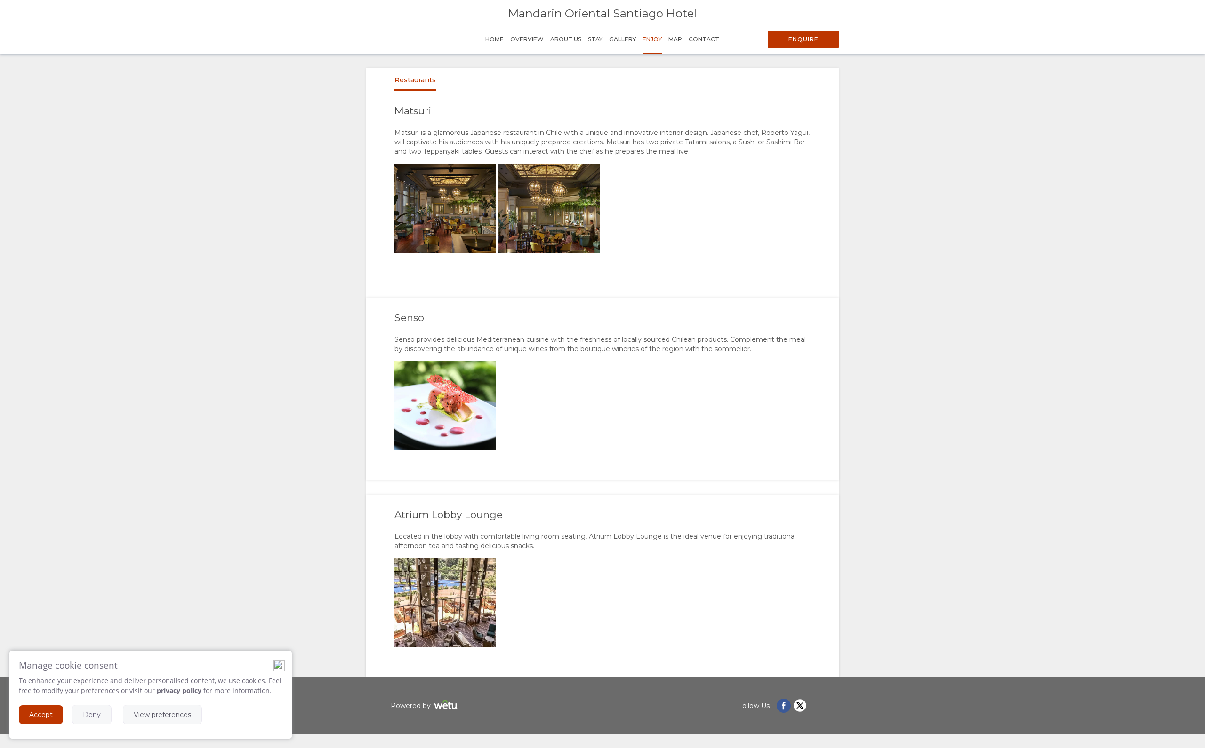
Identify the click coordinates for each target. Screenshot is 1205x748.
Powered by (411, 705)
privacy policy (179, 690)
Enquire (803, 39)
